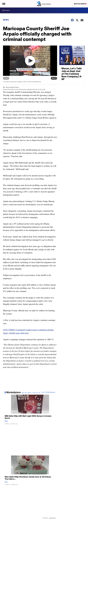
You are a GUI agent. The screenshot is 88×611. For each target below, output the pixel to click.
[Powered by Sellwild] (52, 518)
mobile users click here (19, 333)
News (6, 20)
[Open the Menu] (4, 3)
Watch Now (79, 4)
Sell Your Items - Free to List (31, 392)
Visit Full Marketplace (48, 392)
